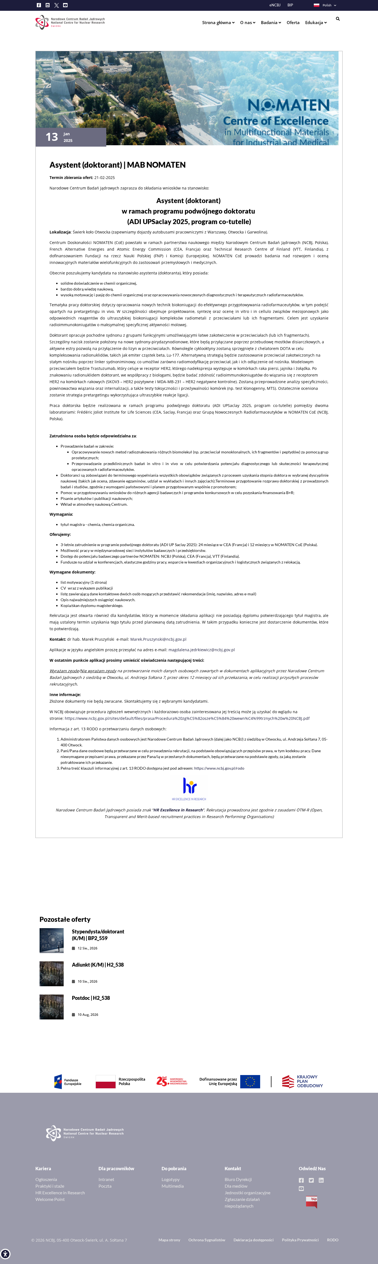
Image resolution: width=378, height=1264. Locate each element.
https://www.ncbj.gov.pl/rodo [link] (219, 768)
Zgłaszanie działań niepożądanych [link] (242, 1202)
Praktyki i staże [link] (49, 1185)
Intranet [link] (106, 1179)
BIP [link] (290, 5)
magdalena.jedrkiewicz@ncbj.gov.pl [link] (202, 649)
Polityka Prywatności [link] (300, 1239)
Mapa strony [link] (169, 1239)
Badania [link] (270, 22)
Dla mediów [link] (236, 1185)
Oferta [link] (293, 22)
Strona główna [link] (217, 22)
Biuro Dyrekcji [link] (238, 1179)
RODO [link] (332, 1239)
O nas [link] (246, 22)
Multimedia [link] (173, 1185)
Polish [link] (327, 5)
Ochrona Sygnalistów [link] (206, 1239)
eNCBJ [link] (275, 5)
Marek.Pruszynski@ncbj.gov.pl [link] (158, 639)
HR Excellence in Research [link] (60, 1192)
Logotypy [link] (171, 1179)
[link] (5, 1254)
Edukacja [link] (314, 22)
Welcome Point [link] (50, 1199)
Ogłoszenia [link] (46, 1179)
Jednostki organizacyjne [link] (247, 1192)
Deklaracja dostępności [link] (254, 1239)
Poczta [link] (105, 1185)
